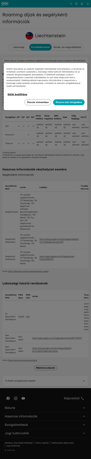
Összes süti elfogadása (69, 102)
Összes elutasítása (38, 102)
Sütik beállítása (17, 94)
